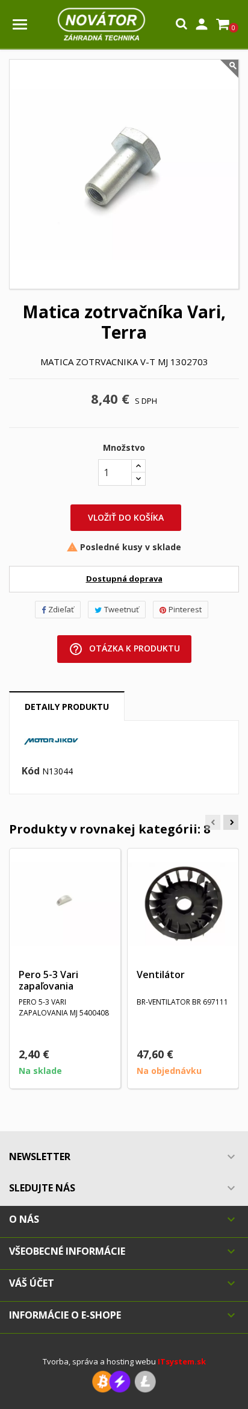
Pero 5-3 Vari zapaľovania (48, 980)
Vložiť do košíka (126, 517)
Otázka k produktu (124, 649)
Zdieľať (61, 609)
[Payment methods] (124, 1381)
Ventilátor (161, 974)
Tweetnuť (121, 609)
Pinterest (185, 609)
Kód (31, 771)
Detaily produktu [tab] (67, 706)
